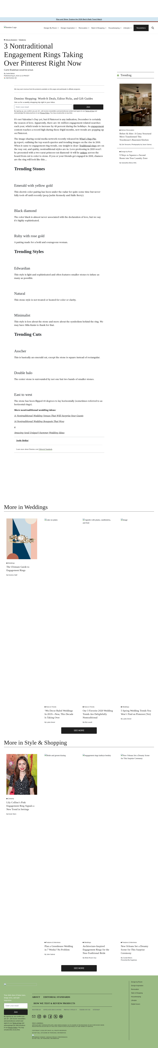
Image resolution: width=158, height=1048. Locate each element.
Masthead (36, 1010)
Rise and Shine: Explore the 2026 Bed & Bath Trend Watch (79, 19)
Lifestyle (126, 28)
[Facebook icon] (50, 1016)
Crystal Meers (127, 958)
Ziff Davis (47, 1030)
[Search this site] (153, 28)
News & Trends (51, 707)
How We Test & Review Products (54, 1003)
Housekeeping (114, 28)
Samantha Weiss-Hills (129, 163)
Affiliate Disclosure (52, 1010)
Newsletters (141, 28)
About (36, 997)
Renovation (83, 28)
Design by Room (50, 28)
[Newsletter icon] (34, 1016)
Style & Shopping (98, 28)
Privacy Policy (44, 113)
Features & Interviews (53, 942)
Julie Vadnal (51, 954)
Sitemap (96, 1010)
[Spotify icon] (61, 1016)
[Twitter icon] (55, 1016)
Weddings (22, 40)
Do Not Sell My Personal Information (45, 1038)
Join (88, 107)
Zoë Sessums (126, 144)
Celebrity (11, 799)
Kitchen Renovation (127, 130)
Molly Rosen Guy (90, 958)
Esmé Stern (12, 814)
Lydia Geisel (51, 722)
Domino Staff (13, 575)
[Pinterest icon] (44, 1016)
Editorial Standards (45, 449)
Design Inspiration (68, 28)
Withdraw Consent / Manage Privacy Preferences (49, 1037)
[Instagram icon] (39, 1016)
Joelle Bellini (10, 73)
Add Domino (10, 78)
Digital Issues (135, 1004)
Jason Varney (147, 144)
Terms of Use (89, 111)
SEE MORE (79, 730)
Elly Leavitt (88, 722)
